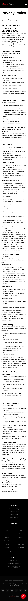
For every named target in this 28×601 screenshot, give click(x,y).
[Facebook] (2, 590)
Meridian (7, 527)
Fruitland (21, 540)
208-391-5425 (14, 560)
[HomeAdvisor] (20, 590)
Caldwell (7, 537)
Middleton (21, 537)
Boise (21, 527)
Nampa (21, 533)
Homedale (21, 544)
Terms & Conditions (18, 580)
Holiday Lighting (14, 514)
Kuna (7, 533)
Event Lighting (14, 517)
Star (21, 530)
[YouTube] (11, 590)
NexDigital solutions (14, 585)
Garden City (7, 540)
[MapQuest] (25, 590)
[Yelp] (16, 590)
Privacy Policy (8, 580)
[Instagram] (7, 590)
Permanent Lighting (14, 509)
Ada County (21, 547)
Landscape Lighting (14, 511)
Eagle (7, 530)
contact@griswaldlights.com (14, 563)
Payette (7, 544)
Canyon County (7, 551)
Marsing (7, 547)
